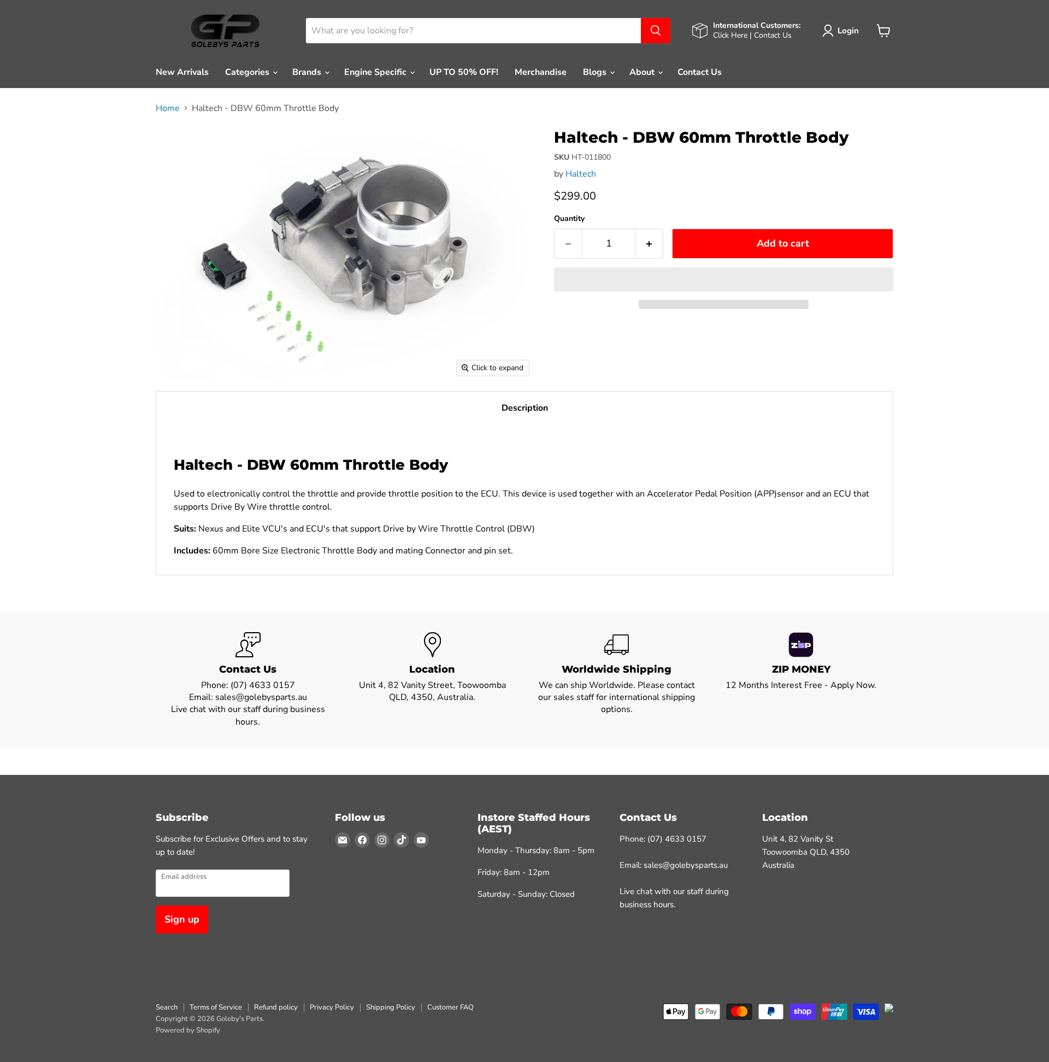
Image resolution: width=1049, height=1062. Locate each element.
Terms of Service (216, 1007)
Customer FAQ (450, 1007)
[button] (723, 279)
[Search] (655, 30)
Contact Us (699, 72)
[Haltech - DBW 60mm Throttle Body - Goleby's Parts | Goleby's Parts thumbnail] (176, 144)
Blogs (596, 72)
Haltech (580, 174)
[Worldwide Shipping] (616, 680)
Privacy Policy (332, 1007)
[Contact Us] (248, 680)
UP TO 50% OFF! (463, 72)
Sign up (181, 919)
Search (167, 1007)
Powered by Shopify (188, 1030)
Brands (307, 72)
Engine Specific (376, 72)
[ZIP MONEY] (801, 680)
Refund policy (276, 1007)
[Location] (432, 680)
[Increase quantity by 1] (649, 244)
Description (525, 408)
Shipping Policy (390, 1007)
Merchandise (541, 72)
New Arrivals (182, 72)
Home (168, 108)
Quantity (569, 218)
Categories (248, 72)
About (643, 72)
